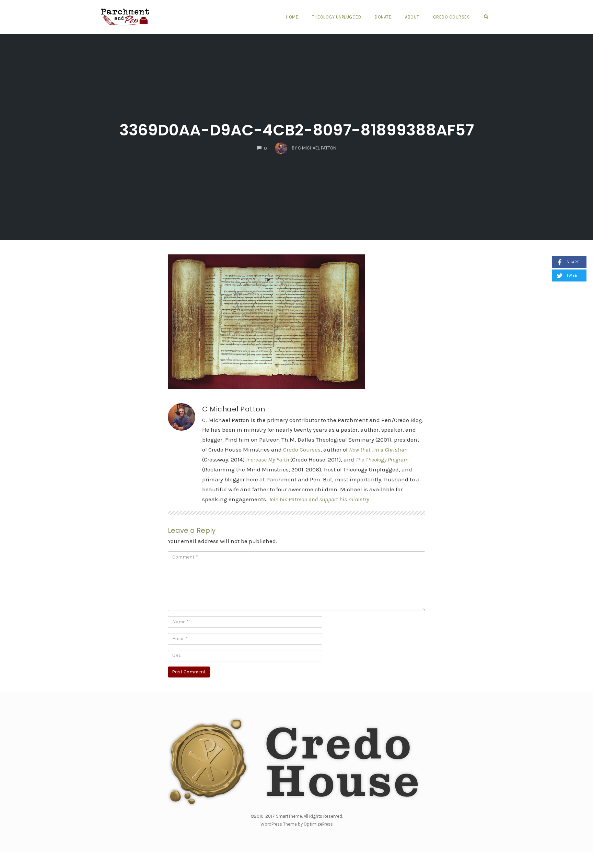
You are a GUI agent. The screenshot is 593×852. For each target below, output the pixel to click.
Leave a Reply (192, 530)
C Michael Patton (233, 409)
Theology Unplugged (336, 17)
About (412, 17)
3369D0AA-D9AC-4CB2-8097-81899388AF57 (296, 130)
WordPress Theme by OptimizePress (296, 824)
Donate (383, 17)
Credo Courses (451, 17)
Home (292, 17)
